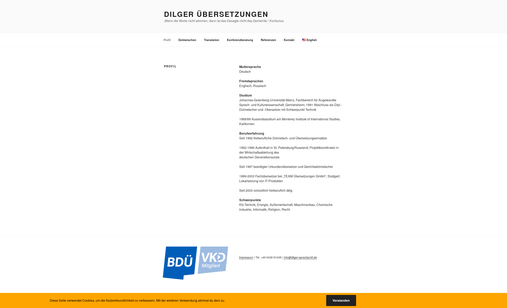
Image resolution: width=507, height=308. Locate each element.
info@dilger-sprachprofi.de (300, 257)
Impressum (246, 257)
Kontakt (289, 40)
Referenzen (268, 40)
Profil (167, 40)
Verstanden (341, 300)
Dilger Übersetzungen (216, 14)
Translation (211, 40)
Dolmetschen (187, 40)
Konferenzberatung (240, 40)
